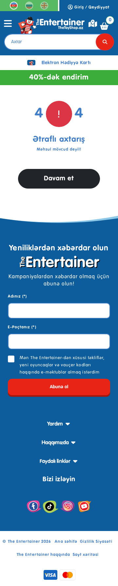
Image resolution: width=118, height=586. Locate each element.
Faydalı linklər (55, 461)
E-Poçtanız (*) (22, 327)
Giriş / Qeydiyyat (91, 7)
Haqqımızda (55, 443)
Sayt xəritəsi (86, 555)
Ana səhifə (66, 542)
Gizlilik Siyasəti (96, 542)
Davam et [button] (59, 178)
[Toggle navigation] (8, 26)
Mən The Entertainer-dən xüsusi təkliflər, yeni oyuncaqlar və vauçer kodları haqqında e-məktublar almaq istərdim (62, 365)
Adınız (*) (17, 297)
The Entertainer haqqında (43, 555)
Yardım (55, 424)
